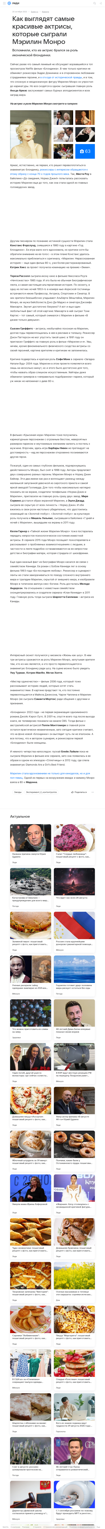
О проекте (37, 1527)
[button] (30, 134)
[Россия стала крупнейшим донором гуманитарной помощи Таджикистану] (74, 932)
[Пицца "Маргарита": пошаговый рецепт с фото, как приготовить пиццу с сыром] (74, 1326)
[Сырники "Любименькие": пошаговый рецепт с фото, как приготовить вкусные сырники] (30, 1326)
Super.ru (34, 12)
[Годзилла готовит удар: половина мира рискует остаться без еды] (74, 976)
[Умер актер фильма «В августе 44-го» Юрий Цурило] (74, 1107)
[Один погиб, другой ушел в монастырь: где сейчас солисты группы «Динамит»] (30, 1063)
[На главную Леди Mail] (15, 3)
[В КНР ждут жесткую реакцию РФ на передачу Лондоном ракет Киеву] (74, 1063)
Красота (45, 12)
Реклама (25, 1527)
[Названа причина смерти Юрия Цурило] (30, 844)
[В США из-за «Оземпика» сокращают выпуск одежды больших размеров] (30, 1370)
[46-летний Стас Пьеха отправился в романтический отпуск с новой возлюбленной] (74, 1457)
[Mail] (9, 3)
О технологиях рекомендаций (55, 1527)
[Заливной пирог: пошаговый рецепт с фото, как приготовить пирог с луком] (30, 932)
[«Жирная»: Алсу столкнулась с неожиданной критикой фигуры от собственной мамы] (74, 1194)
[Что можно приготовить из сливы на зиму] (30, 1019)
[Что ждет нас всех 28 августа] (74, 888)
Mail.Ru (5, 1527)
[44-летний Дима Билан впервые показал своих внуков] (74, 1019)
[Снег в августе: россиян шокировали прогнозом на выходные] (30, 1457)
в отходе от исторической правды (61, 77)
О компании (15, 1527)
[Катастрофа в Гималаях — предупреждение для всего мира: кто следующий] (30, 888)
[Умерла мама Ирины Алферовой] (30, 1194)
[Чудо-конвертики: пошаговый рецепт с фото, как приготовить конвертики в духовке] (30, 1238)
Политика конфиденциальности (82, 1527)
